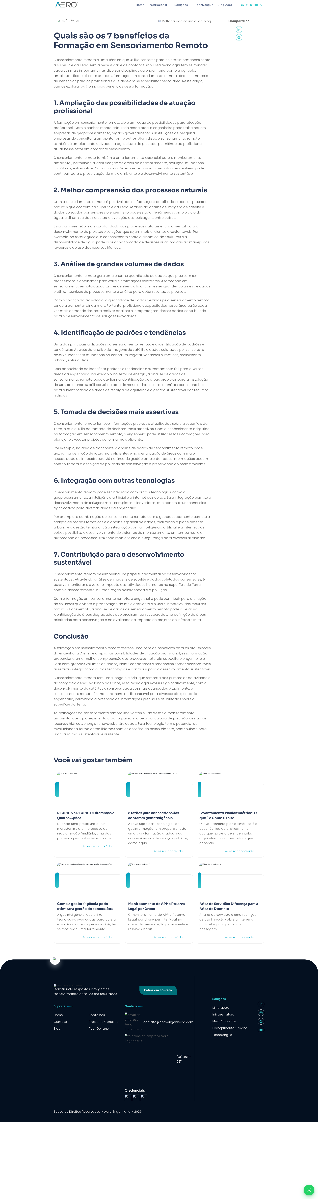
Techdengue (222, 1035)
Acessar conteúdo (97, 846)
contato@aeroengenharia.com (168, 1022)
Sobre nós (97, 1015)
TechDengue (204, 5)
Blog (57, 1028)
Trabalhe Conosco (104, 1022)
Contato (60, 1022)
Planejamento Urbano (229, 1028)
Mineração (220, 1008)
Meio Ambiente (224, 1021)
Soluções (181, 5)
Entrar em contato (158, 990)
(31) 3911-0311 (184, 1059)
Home (140, 5)
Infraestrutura (223, 1014)
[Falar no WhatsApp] (309, 1190)
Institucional (158, 5)
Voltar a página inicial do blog (186, 21)
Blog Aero (225, 5)
